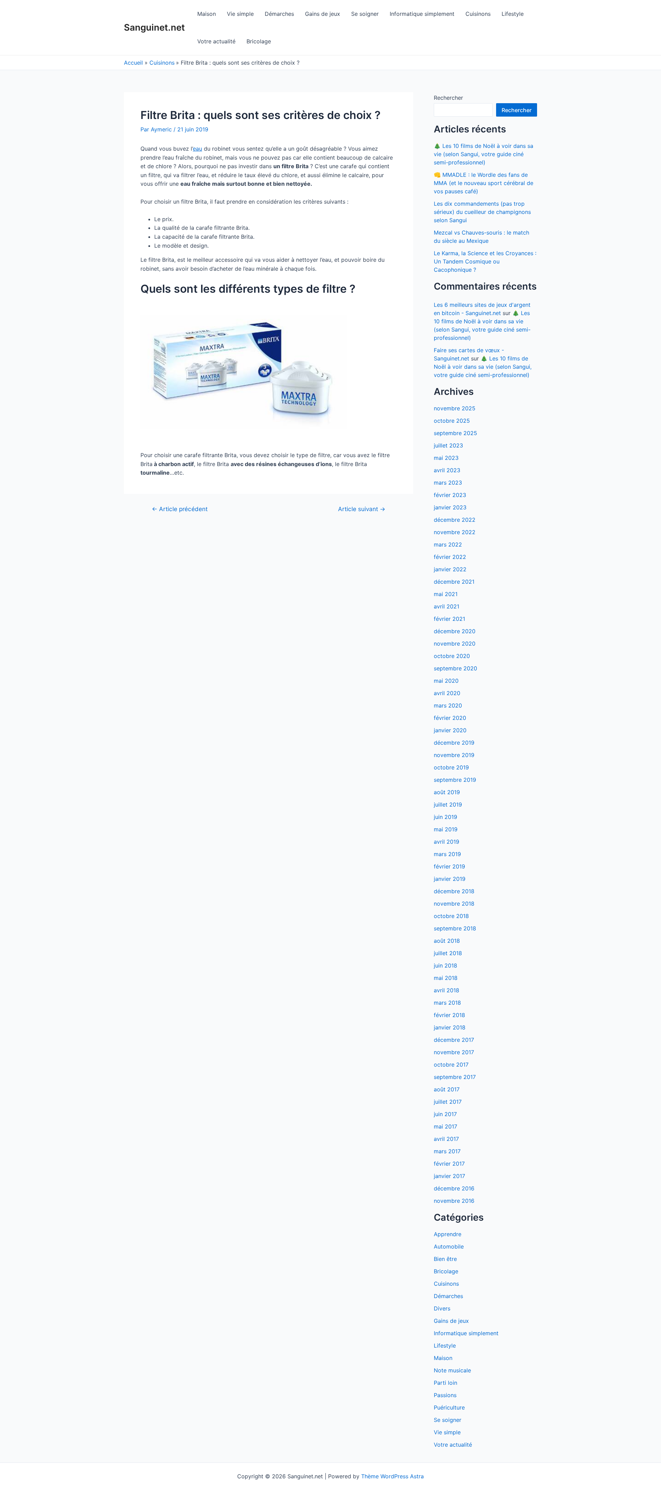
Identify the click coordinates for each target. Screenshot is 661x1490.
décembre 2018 (454, 891)
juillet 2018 (448, 953)
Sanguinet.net (154, 27)
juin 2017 (445, 1114)
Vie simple (240, 13)
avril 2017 (446, 1138)
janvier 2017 (449, 1176)
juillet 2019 (448, 804)
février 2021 (449, 618)
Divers (442, 1308)
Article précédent (180, 509)
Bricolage (258, 41)
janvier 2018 (449, 1027)
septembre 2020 (455, 668)
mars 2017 (447, 1151)
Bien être (445, 1258)
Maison (206, 13)
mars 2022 (448, 544)
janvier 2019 (449, 878)
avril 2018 (446, 990)
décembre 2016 (454, 1188)
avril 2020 (447, 693)
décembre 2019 (454, 742)
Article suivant (361, 509)
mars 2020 (448, 705)
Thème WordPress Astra (392, 1476)
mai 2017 (445, 1126)
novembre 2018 (454, 903)
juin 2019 (445, 816)
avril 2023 (447, 470)
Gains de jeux (322, 13)
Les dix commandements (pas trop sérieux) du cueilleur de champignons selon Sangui (482, 212)
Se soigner (365, 13)
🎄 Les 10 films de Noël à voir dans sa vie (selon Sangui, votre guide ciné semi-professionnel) (483, 154)
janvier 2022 (450, 569)
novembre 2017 (454, 1052)
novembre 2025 (454, 408)
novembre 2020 (454, 643)
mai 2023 (446, 457)
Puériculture (449, 1407)
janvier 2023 (450, 507)
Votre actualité (216, 41)
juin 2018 (445, 965)
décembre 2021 (454, 581)
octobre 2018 (451, 916)
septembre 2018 (455, 928)
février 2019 (449, 866)
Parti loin (445, 1382)
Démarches (279, 13)
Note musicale (452, 1370)
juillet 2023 (448, 445)
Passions (445, 1395)
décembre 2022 (454, 519)
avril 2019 (446, 841)
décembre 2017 (454, 1039)
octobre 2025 (452, 420)
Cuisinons (478, 13)
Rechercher (448, 97)
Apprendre (447, 1234)
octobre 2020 (452, 655)
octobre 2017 (451, 1064)
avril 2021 (446, 606)
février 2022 (450, 556)
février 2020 (450, 717)
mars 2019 (447, 854)
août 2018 (447, 940)
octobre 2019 (451, 767)
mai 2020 (446, 680)
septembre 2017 (455, 1076)
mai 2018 (446, 977)
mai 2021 (446, 594)
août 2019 (447, 792)
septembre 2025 (455, 433)
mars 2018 (447, 1002)
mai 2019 (446, 829)
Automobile (449, 1246)
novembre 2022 (454, 532)
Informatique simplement (422, 13)
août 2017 (447, 1089)
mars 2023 (448, 482)
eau (197, 148)
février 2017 (449, 1163)
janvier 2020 (450, 730)
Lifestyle (513, 13)
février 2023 (450, 495)
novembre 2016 (454, 1200)
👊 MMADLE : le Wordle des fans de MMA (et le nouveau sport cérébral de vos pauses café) (483, 183)
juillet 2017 (448, 1101)
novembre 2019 (454, 755)
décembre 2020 (454, 631)
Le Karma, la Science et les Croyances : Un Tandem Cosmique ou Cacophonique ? (485, 261)
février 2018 (449, 1015)
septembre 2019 (455, 779)
